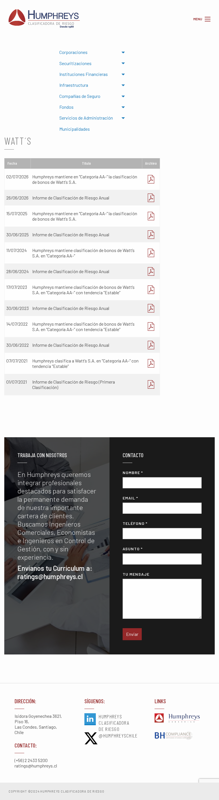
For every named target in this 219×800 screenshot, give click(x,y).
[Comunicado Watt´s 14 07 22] (151, 326)
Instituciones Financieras (83, 74)
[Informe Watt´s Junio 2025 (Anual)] (151, 234)
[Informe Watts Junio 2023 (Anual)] (151, 308)
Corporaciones (73, 52)
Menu (207, 19)
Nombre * (133, 472)
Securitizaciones (75, 63)
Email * (130, 497)
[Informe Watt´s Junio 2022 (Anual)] (151, 345)
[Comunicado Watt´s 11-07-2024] (151, 252)
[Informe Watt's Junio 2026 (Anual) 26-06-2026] (151, 197)
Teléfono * (135, 523)
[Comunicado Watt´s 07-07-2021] (151, 363)
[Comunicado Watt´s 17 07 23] (151, 289)
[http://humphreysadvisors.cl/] (179, 718)
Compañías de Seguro (79, 96)
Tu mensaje (136, 574)
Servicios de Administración (86, 117)
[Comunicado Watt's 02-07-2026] (151, 179)
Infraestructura (73, 85)
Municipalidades (74, 129)
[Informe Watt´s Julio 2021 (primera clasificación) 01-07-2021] (151, 384)
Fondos (66, 107)
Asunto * (133, 548)
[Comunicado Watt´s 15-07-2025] (151, 216)
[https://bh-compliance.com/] (179, 736)
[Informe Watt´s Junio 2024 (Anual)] (151, 271)
